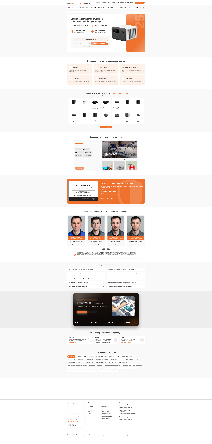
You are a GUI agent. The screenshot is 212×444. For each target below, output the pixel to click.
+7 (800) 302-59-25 (85, 3)
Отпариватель (134, 7)
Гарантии (122, 2)
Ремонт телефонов (105, 404)
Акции (117, 2)
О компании (103, 2)
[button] (104, 249)
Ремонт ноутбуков (104, 406)
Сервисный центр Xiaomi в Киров (126, 419)
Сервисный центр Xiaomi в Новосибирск (127, 413)
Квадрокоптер (123, 7)
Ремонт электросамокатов (106, 416)
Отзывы (127, 2)
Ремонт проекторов (105, 409)
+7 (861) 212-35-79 (85, 2)
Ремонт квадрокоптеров (106, 413)
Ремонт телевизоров (105, 411)
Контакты (132, 2)
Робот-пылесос (92, 7)
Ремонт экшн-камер (105, 420)
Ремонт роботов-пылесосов (106, 408)
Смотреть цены (92, 312)
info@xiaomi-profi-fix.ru (126, 342)
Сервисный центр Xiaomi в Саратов (126, 421)
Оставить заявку (82, 312)
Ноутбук (81, 7)
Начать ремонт (140, 2)
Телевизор (112, 7)
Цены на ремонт (111, 2)
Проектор (102, 7)
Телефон (72, 7)
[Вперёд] (143, 7)
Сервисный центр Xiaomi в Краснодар (127, 417)
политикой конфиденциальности (88, 46)
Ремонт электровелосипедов (107, 418)
